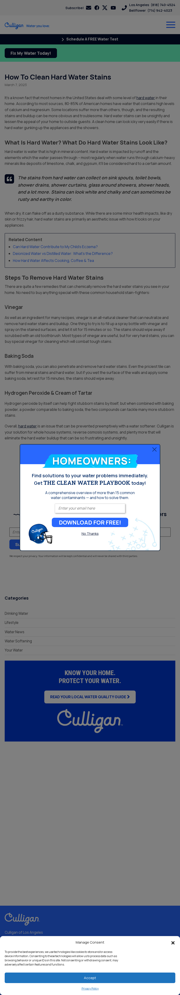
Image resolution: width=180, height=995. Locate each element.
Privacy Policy (90, 989)
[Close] (154, 449)
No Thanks (90, 533)
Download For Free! (90, 522)
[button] (173, 942)
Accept (90, 977)
